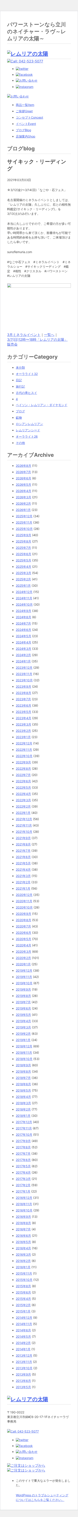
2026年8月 (23, 465)
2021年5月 (23, 863)
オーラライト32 (27, 374)
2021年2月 (23, 882)
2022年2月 (23, 806)
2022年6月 (23, 781)
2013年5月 (23, 1387)
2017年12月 (24, 1122)
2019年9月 (23, 989)
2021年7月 (23, 850)
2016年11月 (24, 1204)
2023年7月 (23, 699)
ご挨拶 (24, 111)
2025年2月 (23, 579)
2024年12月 (24, 592)
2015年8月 (23, 1286)
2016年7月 (23, 1229)
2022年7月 (23, 775)
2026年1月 (23, 510)
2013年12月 (24, 1355)
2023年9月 (23, 686)
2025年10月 (24, 529)
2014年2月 (23, 1343)
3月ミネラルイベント (24, 335)
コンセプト (29, 117)
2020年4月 (23, 945)
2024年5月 (23, 636)
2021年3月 (23, 876)
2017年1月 (23, 1191)
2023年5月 (23, 712)
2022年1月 (23, 813)
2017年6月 (23, 1160)
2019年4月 (23, 1021)
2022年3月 (23, 800)
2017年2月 (23, 1185)
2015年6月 (23, 1292)
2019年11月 (24, 977)
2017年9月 (23, 1141)
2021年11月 (24, 825)
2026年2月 (23, 503)
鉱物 (19, 417)
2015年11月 (24, 1273)
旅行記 (20, 386)
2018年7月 (23, 1078)
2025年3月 (23, 573)
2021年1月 (23, 888)
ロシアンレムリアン (29, 424)
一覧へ (49, 335)
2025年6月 (23, 554)
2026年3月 (23, 497)
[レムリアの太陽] (27, 53)
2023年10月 (24, 680)
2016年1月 (23, 1267)
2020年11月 (24, 901)
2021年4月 (23, 869)
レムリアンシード (28, 430)
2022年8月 (23, 768)
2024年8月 (23, 617)
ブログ (23, 130)
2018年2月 (23, 1109)
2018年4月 (23, 1097)
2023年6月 (23, 705)
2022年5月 (23, 787)
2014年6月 (23, 1330)
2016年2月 (23, 1261)
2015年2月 (23, 1305)
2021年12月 (24, 819)
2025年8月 (23, 541)
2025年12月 (24, 516)
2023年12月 (24, 667)
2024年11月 (24, 598)
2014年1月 (23, 1349)
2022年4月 (23, 794)
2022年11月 (24, 749)
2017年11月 (24, 1128)
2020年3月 (23, 951)
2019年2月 (23, 1033)
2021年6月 (23, 857)
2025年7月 (23, 547)
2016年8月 (23, 1223)
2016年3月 (23, 1254)
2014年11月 (24, 1324)
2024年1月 (23, 661)
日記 (19, 380)
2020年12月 (24, 895)
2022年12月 (24, 743)
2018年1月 (23, 1115)
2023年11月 (24, 674)
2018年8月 (23, 1071)
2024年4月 (23, 642)
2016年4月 (23, 1248)
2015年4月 (23, 1298)
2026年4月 (23, 491)
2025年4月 (23, 566)
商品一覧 (25, 105)
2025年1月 (23, 585)
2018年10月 (24, 1059)
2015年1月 (23, 1311)
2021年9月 (23, 838)
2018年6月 (23, 1084)
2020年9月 (23, 914)
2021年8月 (23, 844)
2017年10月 (24, 1134)
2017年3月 (23, 1179)
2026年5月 (23, 484)
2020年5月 (23, 939)
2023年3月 (23, 724)
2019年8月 (23, 996)
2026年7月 (23, 472)
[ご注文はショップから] (26, 1465)
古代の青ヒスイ (26, 393)
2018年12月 (24, 1046)
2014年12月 (24, 1317)
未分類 (20, 367)
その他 (20, 443)
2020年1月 (23, 964)
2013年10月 (24, 1368)
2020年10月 (24, 907)
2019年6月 (23, 1008)
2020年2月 (23, 958)
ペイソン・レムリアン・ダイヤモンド (41, 405)
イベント (26, 124)
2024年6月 (23, 630)
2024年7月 (23, 623)
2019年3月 (23, 1027)
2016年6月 (23, 1235)
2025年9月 (23, 535)
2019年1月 (23, 1040)
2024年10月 (24, 604)
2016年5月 (23, 1242)
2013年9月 (23, 1374)
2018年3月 (23, 1103)
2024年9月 (23, 611)
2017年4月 (23, 1172)
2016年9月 (23, 1216)
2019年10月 (24, 983)
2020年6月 (23, 932)
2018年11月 (24, 1052)
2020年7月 (23, 926)
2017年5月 (23, 1166)
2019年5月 (23, 1014)
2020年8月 (23, 920)
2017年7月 (23, 1153)
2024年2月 (23, 655)
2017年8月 (23, 1147)
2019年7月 (23, 1002)
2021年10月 (24, 831)
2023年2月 (23, 730)
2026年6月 (23, 478)
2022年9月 (23, 762)
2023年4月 (23, 718)
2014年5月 (23, 1336)
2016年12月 (24, 1197)
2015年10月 (24, 1280)
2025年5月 (23, 560)
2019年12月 (24, 970)
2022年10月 (24, 756)
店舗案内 (25, 136)
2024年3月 (23, 648)
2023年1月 (23, 737)
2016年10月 (24, 1210)
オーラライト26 (27, 436)
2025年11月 (24, 522)
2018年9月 (23, 1065)
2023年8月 (23, 693)
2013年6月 (23, 1381)
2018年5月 (23, 1090)
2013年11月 (24, 1362)
